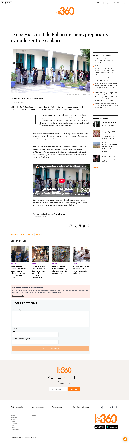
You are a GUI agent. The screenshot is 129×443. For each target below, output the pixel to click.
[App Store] (99, 427)
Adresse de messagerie (21, 339)
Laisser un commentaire (51, 348)
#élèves (39, 235)
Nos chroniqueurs (15, 429)
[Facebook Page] (102, 407)
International (54, 19)
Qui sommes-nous (36, 411)
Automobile (14, 423)
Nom (14, 331)
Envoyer (74, 389)
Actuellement (14, 19)
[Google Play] (112, 427)
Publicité (34, 413)
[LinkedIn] (113, 407)
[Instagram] (117, 407)
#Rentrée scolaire (18, 235)
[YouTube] (110, 407)
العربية (124, 3)
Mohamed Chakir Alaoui (22, 98)
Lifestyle (88, 19)
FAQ (53, 411)
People (81, 19)
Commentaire (17, 310)
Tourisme (95, 19)
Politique (30, 19)
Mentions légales (77, 411)
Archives (34, 415)
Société (46, 19)
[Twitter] (106, 407)
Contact (54, 413)
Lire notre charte (18, 296)
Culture (62, 19)
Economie (38, 19)
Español (116, 3)
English (108, 3)
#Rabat (30, 235)
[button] (125, 439)
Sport (75, 19)
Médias (69, 19)
